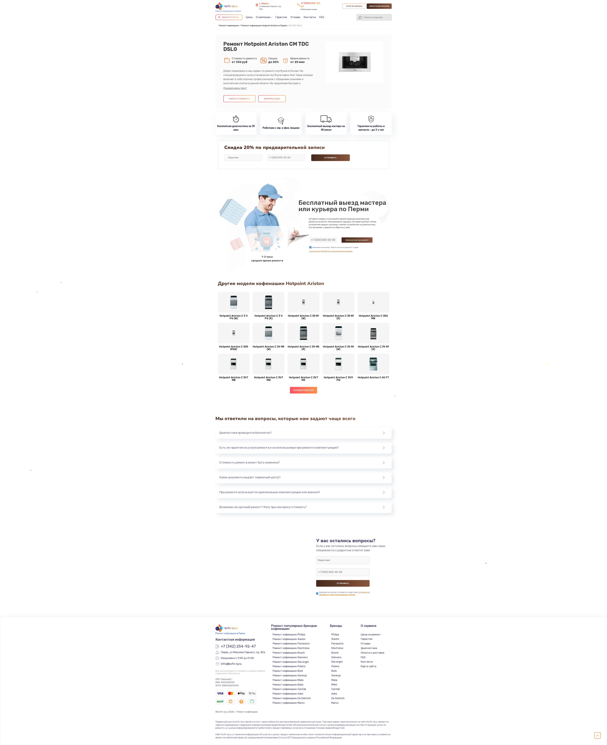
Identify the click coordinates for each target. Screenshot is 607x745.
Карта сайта (368, 666)
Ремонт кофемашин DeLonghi (291, 661)
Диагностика (369, 648)
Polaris (335, 666)
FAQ (321, 17)
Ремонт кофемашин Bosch (289, 652)
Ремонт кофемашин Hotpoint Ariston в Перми (264, 25)
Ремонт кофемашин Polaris (289, 666)
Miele (334, 680)
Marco (334, 702)
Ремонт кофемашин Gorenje (290, 675)
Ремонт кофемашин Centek (289, 689)
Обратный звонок (379, 6)
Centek (335, 689)
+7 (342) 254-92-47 (238, 646)
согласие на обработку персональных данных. (331, 251)
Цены (249, 17)
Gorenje (336, 675)
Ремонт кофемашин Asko (288, 693)
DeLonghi (337, 661)
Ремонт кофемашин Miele (288, 680)
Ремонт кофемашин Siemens (290, 657)
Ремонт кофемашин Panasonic (291, 643)
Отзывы (295, 17)
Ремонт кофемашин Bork (288, 670)
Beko (334, 684)
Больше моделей (303, 390)
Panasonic (337, 643)
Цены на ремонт (371, 634)
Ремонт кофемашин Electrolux (291, 648)
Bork (334, 670)
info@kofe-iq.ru (231, 664)
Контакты (310, 17)
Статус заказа (354, 6)
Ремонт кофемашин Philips (289, 634)
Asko (334, 693)
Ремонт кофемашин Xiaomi (289, 639)
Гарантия (281, 17)
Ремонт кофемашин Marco (289, 702)
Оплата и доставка (372, 652)
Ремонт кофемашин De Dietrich (292, 698)
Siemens (336, 657)
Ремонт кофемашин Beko (288, 684)
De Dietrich (338, 698)
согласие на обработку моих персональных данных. (344, 593)
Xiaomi (335, 638)
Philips (335, 634)
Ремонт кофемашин (229, 25)
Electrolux (337, 648)
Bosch (335, 652)
